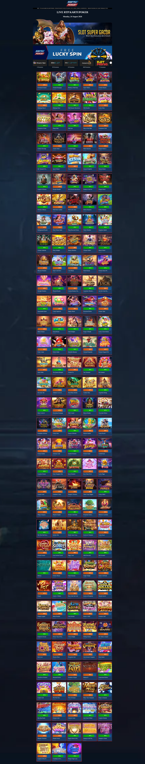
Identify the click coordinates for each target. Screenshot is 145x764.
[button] (111, 62)
